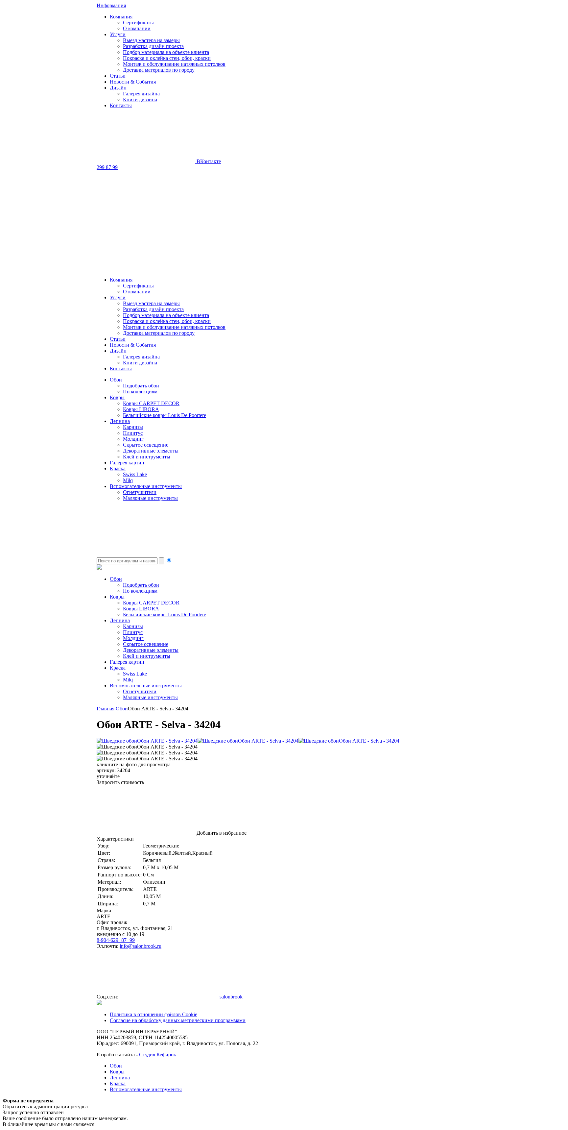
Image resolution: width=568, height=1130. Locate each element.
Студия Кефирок (157, 1054)
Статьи (118, 76)
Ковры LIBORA (141, 409)
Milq (128, 480)
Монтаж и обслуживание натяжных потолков (174, 64)
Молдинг (133, 439)
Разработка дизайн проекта (153, 46)
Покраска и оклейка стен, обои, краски (167, 58)
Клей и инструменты (146, 456)
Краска (118, 468)
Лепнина (120, 421)
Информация (111, 5)
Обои (116, 379)
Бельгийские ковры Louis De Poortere (164, 415)
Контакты (121, 105)
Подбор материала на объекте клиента (166, 52)
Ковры (117, 397)
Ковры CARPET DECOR (151, 403)
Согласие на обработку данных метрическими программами (178, 1020)
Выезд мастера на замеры (151, 40)
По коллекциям (140, 391)
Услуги (118, 34)
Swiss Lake (135, 474)
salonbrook (230, 996)
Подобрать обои (141, 385)
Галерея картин (127, 462)
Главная (105, 708)
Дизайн (118, 87)
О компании (137, 28)
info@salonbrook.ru (140, 946)
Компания (121, 16)
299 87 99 (107, 167)
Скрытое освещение (145, 445)
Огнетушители (139, 492)
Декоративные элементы (150, 451)
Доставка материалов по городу (159, 70)
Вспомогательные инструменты (146, 486)
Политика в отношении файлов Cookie (153, 1014)
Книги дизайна (140, 99)
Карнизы (133, 427)
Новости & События (133, 82)
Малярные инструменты (150, 498)
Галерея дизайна (141, 93)
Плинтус (133, 433)
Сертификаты (138, 22)
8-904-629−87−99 (116, 940)
